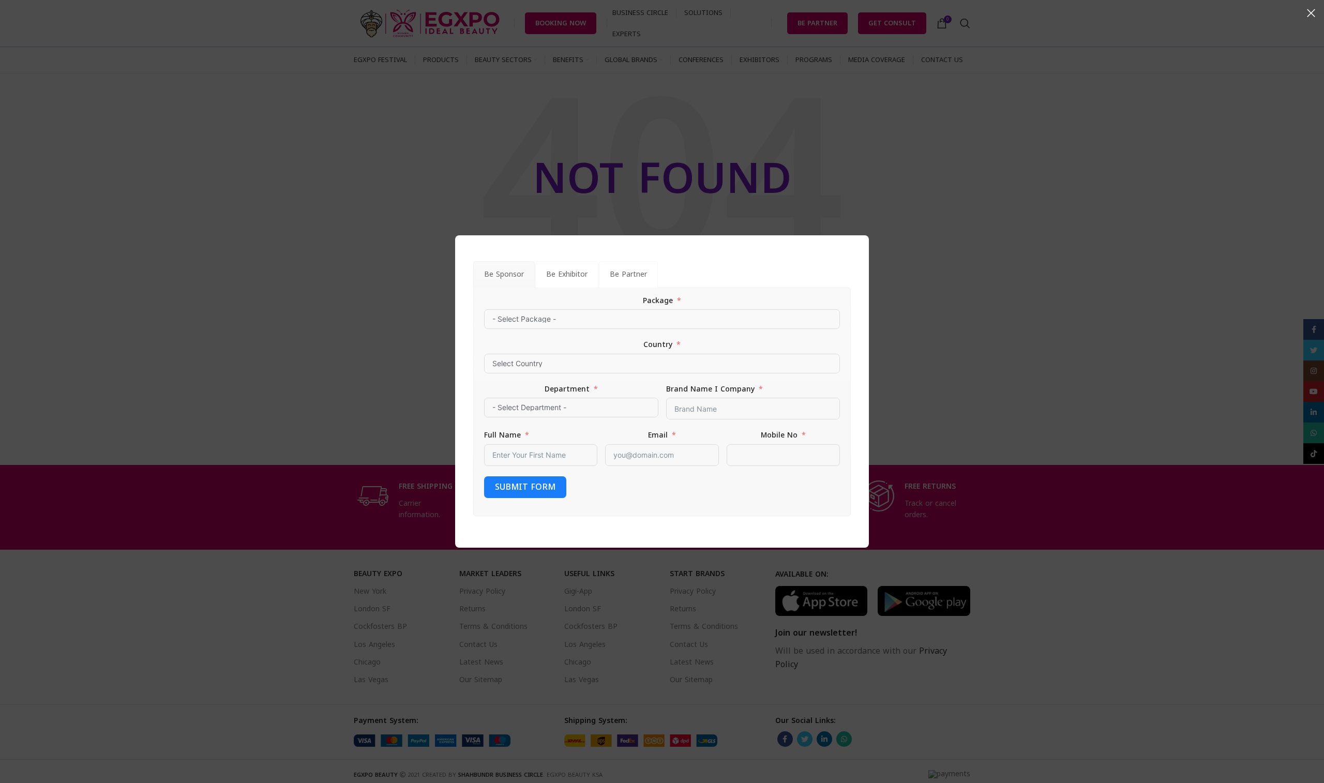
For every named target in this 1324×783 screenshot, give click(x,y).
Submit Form (525, 487)
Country (657, 345)
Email (658, 435)
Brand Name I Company (710, 389)
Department (567, 389)
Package (658, 301)
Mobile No (779, 435)
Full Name (502, 435)
